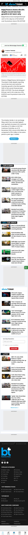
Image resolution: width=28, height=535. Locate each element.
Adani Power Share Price (20, 489)
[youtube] (5, 462)
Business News (3, 6)
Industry (5, 480)
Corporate (5, 474)
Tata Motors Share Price (7, 489)
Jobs (4, 482)
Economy (17, 470)
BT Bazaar (23, 0)
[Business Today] (14, 4)
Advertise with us (5, 523)
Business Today (16, 0)
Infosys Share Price (7, 512)
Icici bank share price (7, 514)
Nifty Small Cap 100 (20, 501)
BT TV (16, 478)
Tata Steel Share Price (20, 491)
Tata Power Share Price (7, 516)
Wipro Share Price (19, 514)
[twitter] (7, 462)
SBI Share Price (19, 512)
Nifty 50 (17, 499)
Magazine (17, 476)
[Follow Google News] (13, 55)
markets (9, 6)
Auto (16, 480)
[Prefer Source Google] (5, 55)
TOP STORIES (8, 166)
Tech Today (6, 472)
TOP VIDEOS (11, 223)
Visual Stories (18, 474)
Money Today (18, 472)
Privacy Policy (17, 523)
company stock (15, 6)
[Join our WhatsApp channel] (25, 269)
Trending (5, 476)
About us (3, 521)
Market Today (6, 470)
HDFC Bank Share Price (7, 491)
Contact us (16, 521)
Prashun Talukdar (10, 50)
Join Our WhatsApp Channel (13, 45)
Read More (13, 138)
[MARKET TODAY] (8, 289)
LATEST (6, 354)
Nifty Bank (5, 501)
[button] (25, 533)
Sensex (4, 499)
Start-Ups (5, 478)
